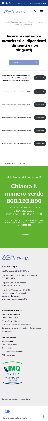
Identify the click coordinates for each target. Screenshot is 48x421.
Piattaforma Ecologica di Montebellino (16, 324)
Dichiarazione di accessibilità (14, 298)
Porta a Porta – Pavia (10, 317)
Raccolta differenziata (11, 314)
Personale (31, 22)
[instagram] (10, 3)
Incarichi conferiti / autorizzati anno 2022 (16, 143)
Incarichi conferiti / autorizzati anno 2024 (16, 118)
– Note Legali (20, 293)
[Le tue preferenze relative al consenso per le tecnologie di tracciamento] (43, 416)
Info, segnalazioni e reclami (35, 3)
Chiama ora (24, 234)
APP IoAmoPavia (8, 355)
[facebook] (3, 3)
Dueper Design (26, 399)
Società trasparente (18, 22)
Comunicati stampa (9, 344)
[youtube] (7, 3)
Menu (15, 62)
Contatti (21, 3)
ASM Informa (7, 341)
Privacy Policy (8, 293)
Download (40, 78)
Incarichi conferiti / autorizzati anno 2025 (16, 105)
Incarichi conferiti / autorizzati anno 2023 (16, 131)
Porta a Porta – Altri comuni (12, 321)
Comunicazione (7, 348)
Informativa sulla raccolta (15, 418)
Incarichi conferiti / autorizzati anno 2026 (16, 92)
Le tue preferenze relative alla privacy (26, 411)
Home (7, 22)
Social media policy (10, 296)
